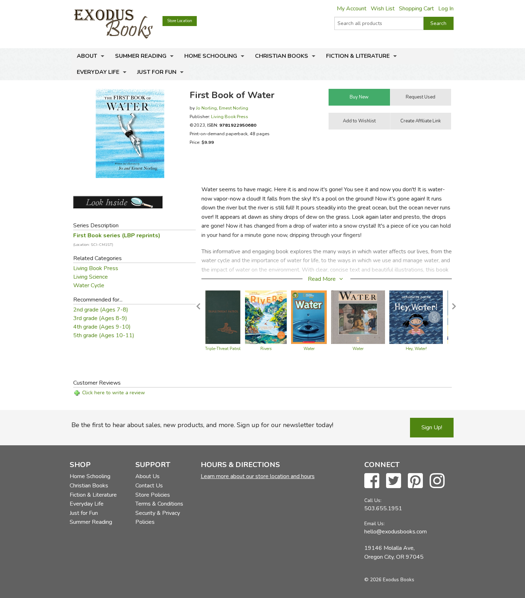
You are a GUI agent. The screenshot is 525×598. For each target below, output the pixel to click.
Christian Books (281, 56)
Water (309, 348)
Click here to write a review (113, 392)
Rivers (265, 348)
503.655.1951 (383, 508)
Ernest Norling (233, 108)
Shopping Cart (416, 8)
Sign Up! (431, 427)
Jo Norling (206, 108)
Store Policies (152, 495)
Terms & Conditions (159, 504)
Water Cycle (88, 285)
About (87, 56)
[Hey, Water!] (416, 317)
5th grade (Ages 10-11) (103, 335)
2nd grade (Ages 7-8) (100, 310)
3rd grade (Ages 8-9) (100, 318)
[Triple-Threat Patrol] (222, 317)
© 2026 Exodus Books (389, 579)
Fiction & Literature (358, 56)
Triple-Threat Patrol (223, 348)
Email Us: (374, 523)
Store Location (179, 21)
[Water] (309, 317)
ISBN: (231, 125)
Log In (446, 8)
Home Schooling (210, 56)
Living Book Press (229, 116)
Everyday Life (98, 72)
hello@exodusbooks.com (395, 532)
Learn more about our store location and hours (258, 476)
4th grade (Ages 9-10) (102, 327)
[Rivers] (266, 317)
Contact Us (149, 486)
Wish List (383, 8)
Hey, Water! (416, 348)
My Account (351, 8)
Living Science (90, 277)
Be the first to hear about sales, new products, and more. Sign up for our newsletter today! (202, 425)
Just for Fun (156, 72)
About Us (147, 476)
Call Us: (372, 500)
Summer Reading (140, 56)
